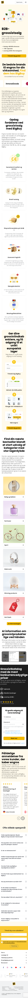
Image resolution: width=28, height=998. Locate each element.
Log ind (22, 743)
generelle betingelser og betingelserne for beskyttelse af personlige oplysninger (13, 732)
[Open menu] (25, 2)
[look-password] (23, 724)
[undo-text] (23, 719)
